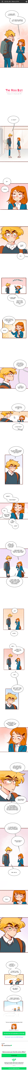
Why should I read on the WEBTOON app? (14, 1037)
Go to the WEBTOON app (14, 1068)
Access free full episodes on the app (14, 1033)
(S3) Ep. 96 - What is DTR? (11, 1)
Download (14, 1055)
